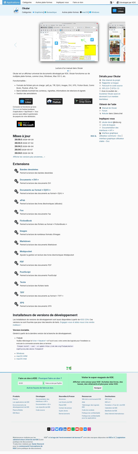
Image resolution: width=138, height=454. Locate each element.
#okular (105, 113)
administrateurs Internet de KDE (25, 440)
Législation (121, 437)
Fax (22, 210)
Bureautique (52, 12)
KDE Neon (16, 413)
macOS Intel (21, 359)
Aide (83, 402)
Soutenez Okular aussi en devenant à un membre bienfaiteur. (109, 96)
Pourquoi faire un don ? (50, 378)
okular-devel (107, 122)
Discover (16, 109)
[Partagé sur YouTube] (77, 428)
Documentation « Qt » (43, 404)
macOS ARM (21, 356)
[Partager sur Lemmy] (73, 428)
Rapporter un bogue (110, 83)
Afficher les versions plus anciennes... (28, 157)
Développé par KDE (127, 2)
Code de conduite (88, 410)
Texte (23, 282)
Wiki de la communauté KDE (91, 399)
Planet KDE (62, 405)
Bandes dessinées (29, 169)
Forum (104, 111)
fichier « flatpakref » (39, 341)
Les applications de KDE (21, 402)
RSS (93, 136)
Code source (40, 410)
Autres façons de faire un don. (40, 388)
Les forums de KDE (65, 402)
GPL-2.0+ (106, 88)
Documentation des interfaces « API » (42, 400)
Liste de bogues (108, 125)
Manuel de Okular (109, 108)
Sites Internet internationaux (114, 413)
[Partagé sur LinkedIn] (65, 428)
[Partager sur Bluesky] (56, 428)
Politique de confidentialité (91, 413)
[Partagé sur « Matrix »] (48, 428)
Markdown (25, 241)
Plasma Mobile (18, 410)
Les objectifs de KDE (43, 407)
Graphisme (39, 12)
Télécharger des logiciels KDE (90, 406)
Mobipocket (26, 251)
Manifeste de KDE (111, 411)
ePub (22, 200)
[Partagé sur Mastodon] (52, 428)
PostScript (25, 272)
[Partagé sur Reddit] (69, 428)
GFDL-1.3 (115, 88)
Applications (11, 3)
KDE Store (108, 399)
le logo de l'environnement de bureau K (67, 437)
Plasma (15, 399)
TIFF (22, 292)
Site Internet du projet (111, 80)
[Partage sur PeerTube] (81, 428)
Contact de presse (65, 408)
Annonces (62, 399)
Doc (119, 136)
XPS (22, 302)
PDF (22, 261)
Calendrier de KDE (111, 408)
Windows (95, 12)
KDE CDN (84, 319)
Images (23, 231)
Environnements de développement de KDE (21, 406)
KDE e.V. (108, 402)
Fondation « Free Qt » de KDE (115, 405)
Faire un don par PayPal (54, 383)
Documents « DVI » (29, 179)
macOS (85, 12)
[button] (112, 2)
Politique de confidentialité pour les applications (91, 417)
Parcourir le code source (112, 86)
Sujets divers (63, 411)
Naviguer (97, 388)
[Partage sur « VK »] (85, 428)
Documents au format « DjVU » (35, 190)
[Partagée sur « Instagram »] (89, 428)
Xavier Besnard (38, 444)
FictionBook (26, 220)
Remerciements (64, 413)
